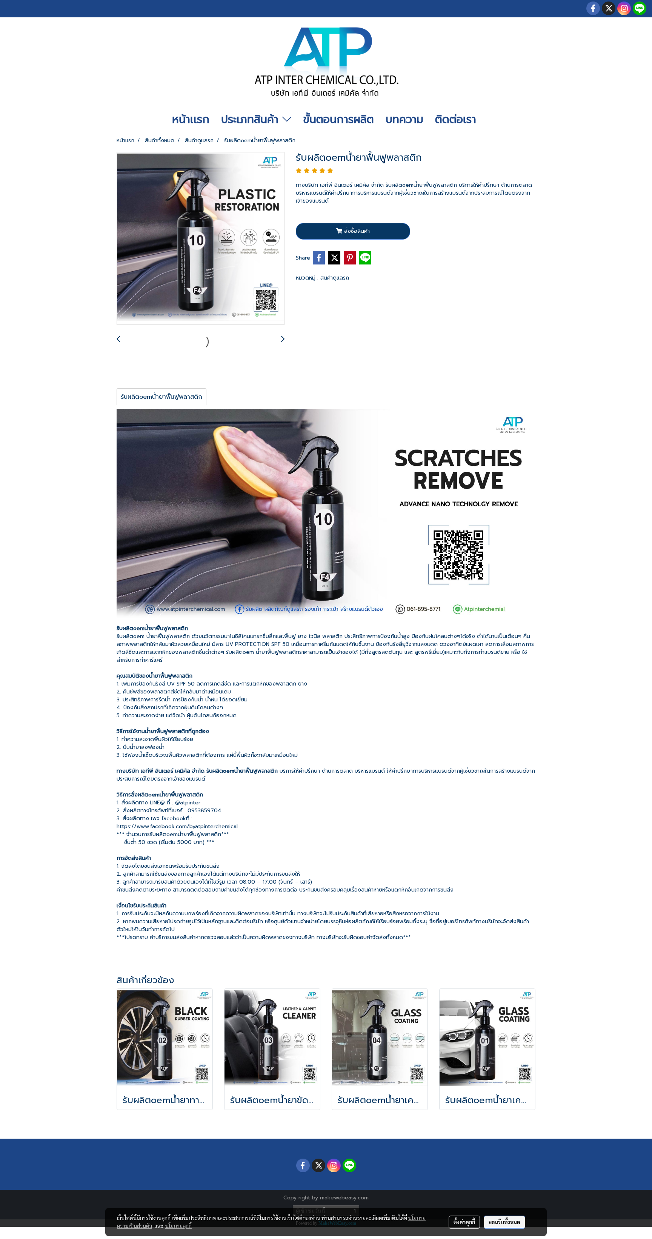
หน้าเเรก (190, 119)
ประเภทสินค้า (251, 119)
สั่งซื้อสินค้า (356, 231)
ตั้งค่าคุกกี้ (464, 1222)
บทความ (404, 119)
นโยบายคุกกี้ (178, 1225)
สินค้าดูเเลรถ (334, 278)
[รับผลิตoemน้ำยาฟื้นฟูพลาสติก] (200, 238)
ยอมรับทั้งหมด (504, 1222)
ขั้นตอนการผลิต (338, 119)
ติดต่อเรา (455, 119)
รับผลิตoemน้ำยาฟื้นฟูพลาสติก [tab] (161, 396)
